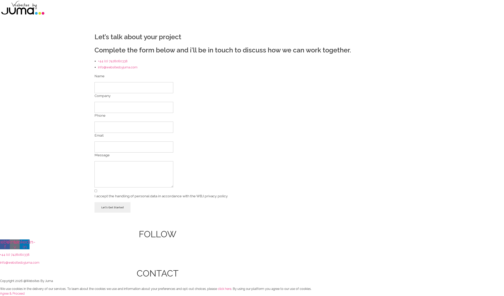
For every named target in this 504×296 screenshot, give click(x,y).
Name (99, 76)
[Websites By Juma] (22, 7)
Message (102, 155)
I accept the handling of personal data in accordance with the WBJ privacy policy (161, 196)
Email (99, 135)
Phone (100, 115)
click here (224, 289)
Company (102, 96)
